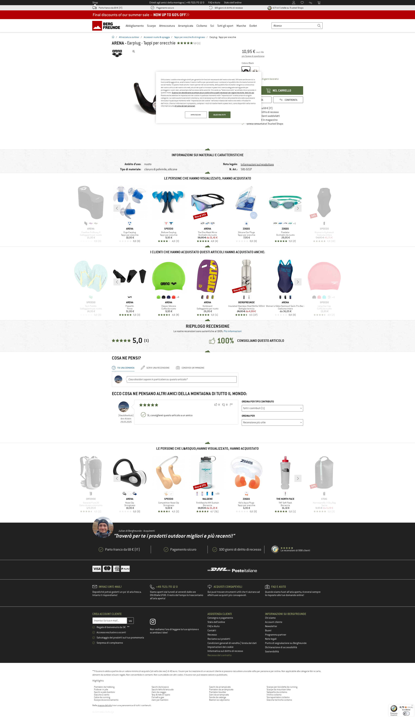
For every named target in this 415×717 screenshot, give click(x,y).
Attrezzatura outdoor (129, 37)
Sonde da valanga (217, 697)
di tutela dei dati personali (185, 106)
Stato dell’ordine (216, 622)
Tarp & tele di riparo (161, 694)
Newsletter (271, 626)
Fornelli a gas (158, 697)
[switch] (406, 713)
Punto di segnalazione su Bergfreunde (286, 643)
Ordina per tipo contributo (258, 401)
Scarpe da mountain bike (279, 689)
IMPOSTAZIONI (196, 115)
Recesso (212, 634)
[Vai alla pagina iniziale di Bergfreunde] (107, 25)
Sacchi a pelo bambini (104, 692)
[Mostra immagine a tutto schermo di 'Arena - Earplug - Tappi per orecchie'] (133, 51)
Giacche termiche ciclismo (279, 699)
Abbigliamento (135, 26)
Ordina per (248, 415)
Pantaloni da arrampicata (221, 689)
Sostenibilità (272, 651)
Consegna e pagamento (220, 617)
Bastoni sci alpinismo (219, 699)
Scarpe (151, 26)
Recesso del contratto (219, 655)
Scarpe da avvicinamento (106, 699)
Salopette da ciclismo (277, 692)
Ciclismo (201, 26)
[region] (208, 97)
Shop (95, 2)
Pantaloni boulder (217, 692)
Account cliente (273, 622)
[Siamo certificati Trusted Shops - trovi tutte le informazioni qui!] (275, 549)
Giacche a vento (101, 694)
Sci (212, 26)
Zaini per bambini (160, 699)
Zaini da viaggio (159, 692)
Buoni (268, 630)
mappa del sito (105, 705)
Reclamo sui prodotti (219, 639)
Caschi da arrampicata (220, 686)
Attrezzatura (167, 26)
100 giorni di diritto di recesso (228, 7)
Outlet (253, 26)
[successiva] (298, 208)
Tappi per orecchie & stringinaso (189, 37)
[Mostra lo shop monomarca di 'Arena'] (117, 53)
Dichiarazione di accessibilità (281, 647)
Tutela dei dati (249, 643)
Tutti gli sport (225, 26)
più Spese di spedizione (253, 56)
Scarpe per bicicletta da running (282, 686)
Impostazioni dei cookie (220, 647)
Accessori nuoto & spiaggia (157, 37)
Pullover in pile (101, 689)
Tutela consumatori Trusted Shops (264, 123)
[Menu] (412, 706)
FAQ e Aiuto (213, 626)
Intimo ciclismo (274, 694)
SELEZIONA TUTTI (219, 115)
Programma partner (275, 634)
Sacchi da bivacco (160, 686)
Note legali (271, 639)
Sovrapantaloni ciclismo (278, 697)
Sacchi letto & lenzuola (162, 689)
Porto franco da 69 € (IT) (110, 7)
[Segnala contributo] (231, 404)
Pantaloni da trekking (104, 686)
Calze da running (102, 697)
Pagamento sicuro (165, 7)
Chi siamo (270, 617)
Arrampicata (185, 26)
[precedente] (117, 208)
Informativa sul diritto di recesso (225, 651)
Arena (118, 43)
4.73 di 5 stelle (287, 7)
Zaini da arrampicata (219, 694)
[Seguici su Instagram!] (155, 622)
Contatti (212, 630)
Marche (241, 26)
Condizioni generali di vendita (224, 643)
